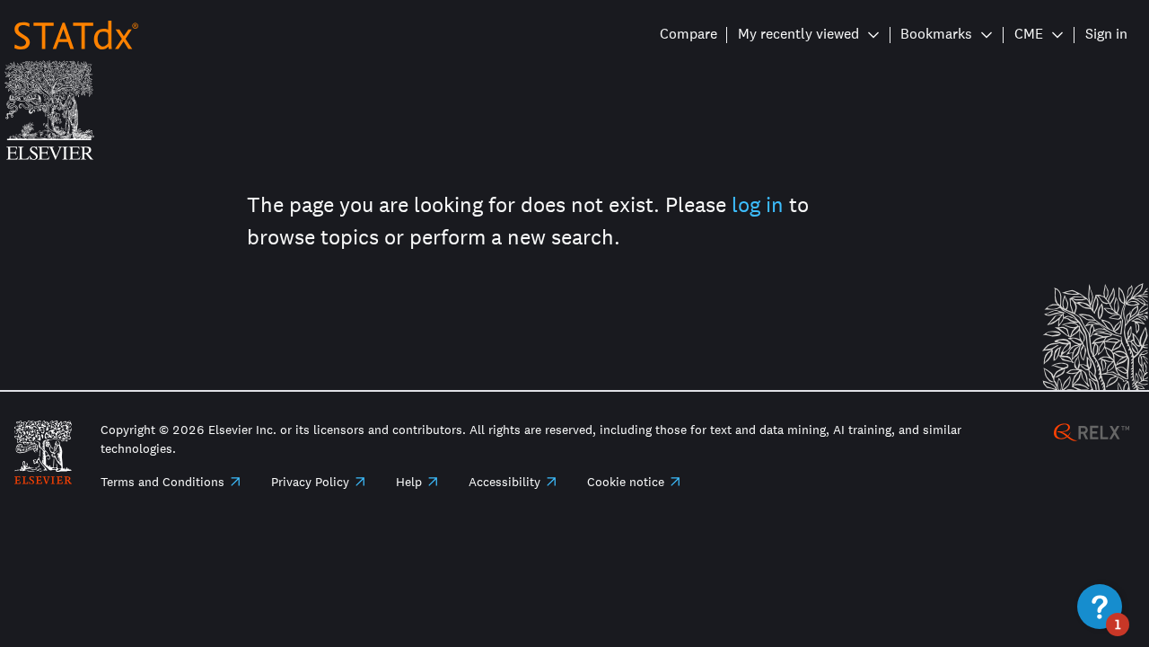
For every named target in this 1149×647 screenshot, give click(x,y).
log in (758, 204)
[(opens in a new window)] (1091, 430)
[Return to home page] (76, 33)
